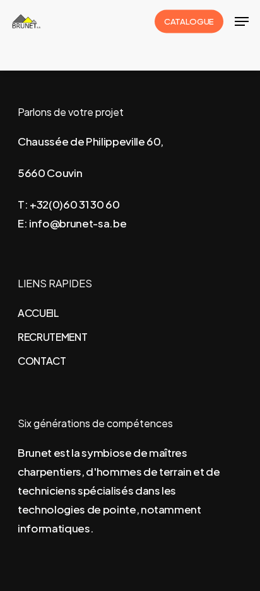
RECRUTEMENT (52, 336)
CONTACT (42, 360)
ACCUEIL (38, 312)
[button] (242, 21)
